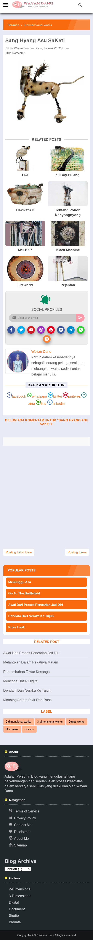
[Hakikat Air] (25, 194)
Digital (14, 902)
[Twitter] (21, 330)
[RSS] (47, 339)
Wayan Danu (22, 48)
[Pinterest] (51, 330)
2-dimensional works (18, 721)
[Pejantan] (68, 269)
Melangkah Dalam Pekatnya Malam (30, 662)
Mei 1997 (25, 250)
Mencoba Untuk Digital (20, 681)
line (43, 403)
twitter (57, 396)
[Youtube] (31, 330)
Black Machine (68, 250)
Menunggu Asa (19, 582)
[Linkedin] (61, 330)
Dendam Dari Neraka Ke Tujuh (31, 616)
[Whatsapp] (81, 330)
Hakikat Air (25, 210)
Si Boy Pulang (68, 175)
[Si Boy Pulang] (68, 158)
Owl (25, 175)
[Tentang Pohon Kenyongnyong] (68, 194)
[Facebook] (11, 330)
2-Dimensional (20, 889)
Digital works (77, 721)
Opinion (29, 729)
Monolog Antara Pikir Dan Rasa (27, 700)
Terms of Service (27, 811)
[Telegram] (71, 330)
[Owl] (25, 158)
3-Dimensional (20, 896)
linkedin (59, 403)
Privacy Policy (25, 818)
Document (12, 729)
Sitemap (20, 845)
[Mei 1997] (25, 233)
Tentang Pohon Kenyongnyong (68, 212)
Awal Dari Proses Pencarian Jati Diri (35, 605)
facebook (19, 396)
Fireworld (25, 285)
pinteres (74, 396)
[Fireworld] (25, 269)
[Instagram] (41, 330)
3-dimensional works (50, 721)
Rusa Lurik (16, 627)
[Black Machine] (68, 233)
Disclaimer (22, 832)
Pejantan (68, 285)
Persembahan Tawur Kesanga (26, 672)
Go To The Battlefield (24, 593)
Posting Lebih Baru (19, 552)
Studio (14, 915)
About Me (21, 838)
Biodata (15, 922)
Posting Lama (77, 552)
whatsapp (39, 396)
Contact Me (23, 825)
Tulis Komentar (14, 53)
